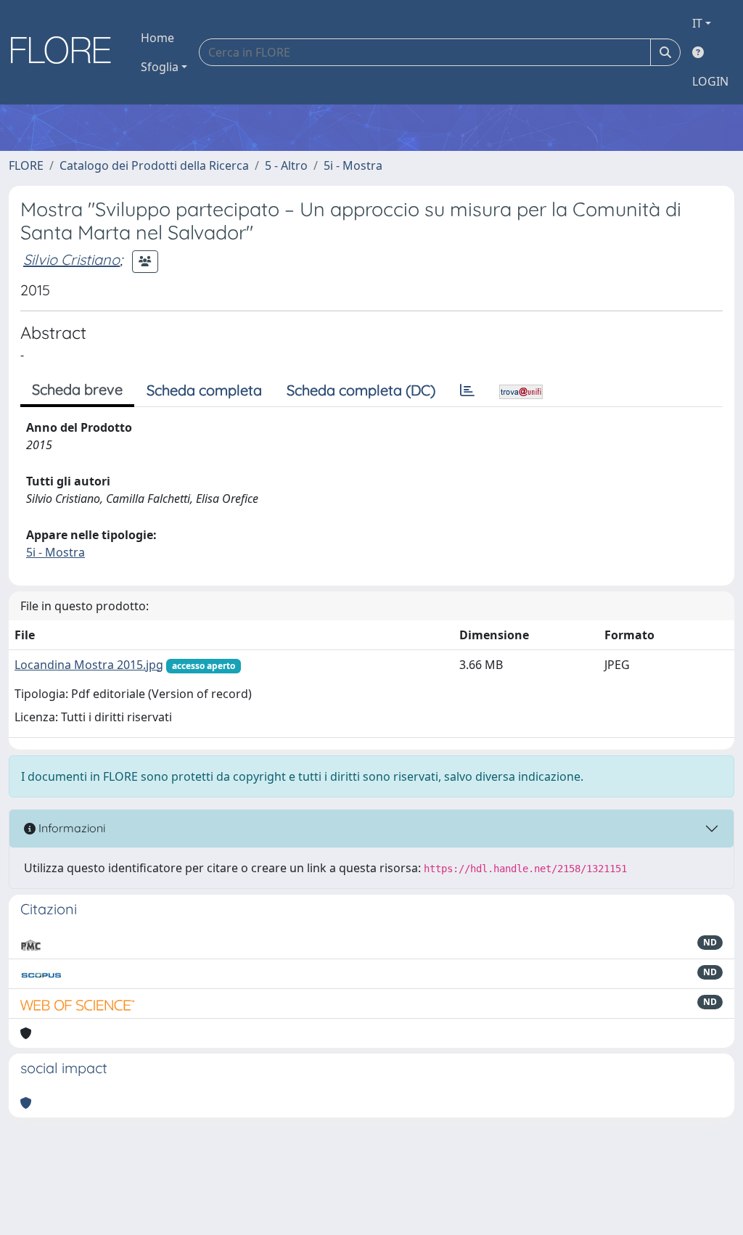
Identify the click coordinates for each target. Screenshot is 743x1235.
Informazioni (70, 828)
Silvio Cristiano (71, 259)
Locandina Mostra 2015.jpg (89, 665)
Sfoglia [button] (159, 67)
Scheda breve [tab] (77, 389)
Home (157, 38)
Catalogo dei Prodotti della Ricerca (154, 165)
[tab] (467, 390)
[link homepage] (66, 52)
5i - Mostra (353, 165)
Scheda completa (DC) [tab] (361, 390)
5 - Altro (286, 165)
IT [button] (697, 23)
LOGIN (710, 81)
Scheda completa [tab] (204, 390)
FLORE (26, 165)
